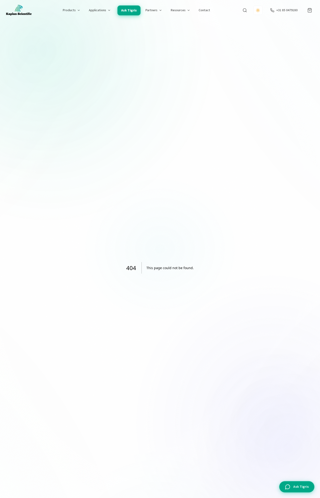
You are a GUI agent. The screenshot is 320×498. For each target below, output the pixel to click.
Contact (204, 10)
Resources (178, 10)
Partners (151, 10)
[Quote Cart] (309, 10)
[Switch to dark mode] (258, 10)
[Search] (244, 10)
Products (69, 10)
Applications (97, 10)
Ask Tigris (128, 10)
